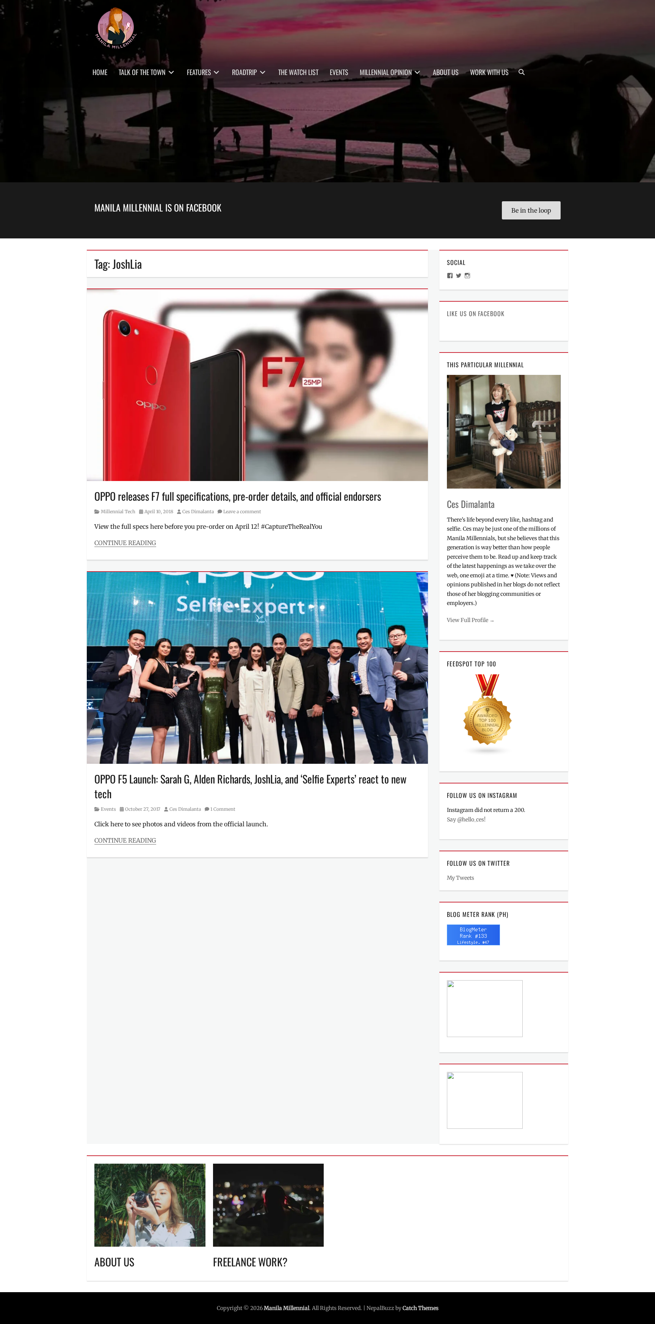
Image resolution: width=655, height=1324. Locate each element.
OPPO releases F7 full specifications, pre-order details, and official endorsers (237, 496)
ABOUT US (114, 1261)
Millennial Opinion (386, 72)
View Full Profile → (471, 620)
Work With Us (489, 72)
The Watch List (298, 72)
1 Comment (222, 809)
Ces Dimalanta (198, 511)
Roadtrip (244, 72)
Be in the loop (531, 210)
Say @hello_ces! (466, 819)
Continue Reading (125, 543)
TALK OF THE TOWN (142, 72)
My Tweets (460, 877)
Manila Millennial (286, 1308)
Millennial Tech (118, 511)
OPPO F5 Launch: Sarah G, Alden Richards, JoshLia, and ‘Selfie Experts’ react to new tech (250, 786)
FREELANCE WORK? (250, 1261)
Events (339, 72)
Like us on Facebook (476, 313)
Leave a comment (242, 511)
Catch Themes (421, 1308)
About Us (446, 72)
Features (199, 72)
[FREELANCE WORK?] (268, 1204)
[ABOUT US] (149, 1204)
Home (99, 72)
